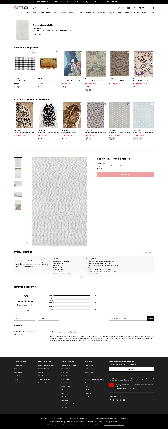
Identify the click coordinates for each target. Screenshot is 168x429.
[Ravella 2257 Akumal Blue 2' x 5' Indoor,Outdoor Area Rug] (72, 64)
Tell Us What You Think (67, 403)
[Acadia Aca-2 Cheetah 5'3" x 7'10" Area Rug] (24, 115)
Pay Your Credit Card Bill (44, 382)
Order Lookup (18, 372)
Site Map (87, 389)
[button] (54, 201)
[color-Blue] (113, 138)
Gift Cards (40, 372)
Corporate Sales (89, 368)
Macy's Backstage (66, 375)
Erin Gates (37, 28)
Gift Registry (64, 407)
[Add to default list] (33, 52)
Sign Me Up (131, 369)
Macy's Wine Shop (66, 382)
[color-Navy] (90, 90)
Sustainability (88, 393)
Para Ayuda (17, 375)
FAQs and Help (18, 365)
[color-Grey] (110, 138)
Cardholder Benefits (43, 368)
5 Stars (51, 295)
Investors (87, 375)
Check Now (132, 388)
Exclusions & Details (121, 388)
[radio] (86, 90)
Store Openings (65, 396)
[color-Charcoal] (87, 138)
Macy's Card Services (44, 379)
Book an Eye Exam (66, 400)
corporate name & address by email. (114, 425)
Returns (16, 379)
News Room (88, 386)
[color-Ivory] (87, 90)
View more (84, 278)
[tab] (18, 162)
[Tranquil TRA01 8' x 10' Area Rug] (96, 64)
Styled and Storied (90, 396)
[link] (24, 83)
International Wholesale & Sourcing (95, 379)
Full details (37, 34)
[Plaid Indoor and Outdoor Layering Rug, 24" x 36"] (24, 64)
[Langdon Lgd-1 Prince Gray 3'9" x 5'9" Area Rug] (119, 115)
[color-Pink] (137, 138)
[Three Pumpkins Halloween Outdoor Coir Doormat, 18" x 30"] (48, 64)
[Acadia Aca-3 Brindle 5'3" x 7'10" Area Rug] (72, 115)
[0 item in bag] (152, 8)
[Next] (151, 63)
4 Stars (51, 299)
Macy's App (64, 372)
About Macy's (89, 365)
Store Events (64, 393)
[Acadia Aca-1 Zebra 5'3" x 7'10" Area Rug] (48, 115)
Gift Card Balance (43, 375)
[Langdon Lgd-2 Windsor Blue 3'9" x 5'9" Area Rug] (143, 115)
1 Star (51, 309)
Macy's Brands (65, 379)
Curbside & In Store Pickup (68, 365)
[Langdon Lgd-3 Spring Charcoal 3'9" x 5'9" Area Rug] (96, 115)
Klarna (16, 368)
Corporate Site (89, 372)
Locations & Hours (66, 368)
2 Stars (51, 306)
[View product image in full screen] (27, 243)
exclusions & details (106, 263)
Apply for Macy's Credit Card (46, 365)
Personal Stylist (65, 386)
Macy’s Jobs (88, 382)
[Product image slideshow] (59, 201)
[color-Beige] (90, 138)
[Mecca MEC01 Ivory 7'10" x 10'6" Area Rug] (143, 64)
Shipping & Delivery (19, 382)
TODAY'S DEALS (42, 2)
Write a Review (26, 310)
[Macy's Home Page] (21, 8)
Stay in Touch (65, 389)
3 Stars (51, 302)
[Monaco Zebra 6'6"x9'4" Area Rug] (119, 64)
